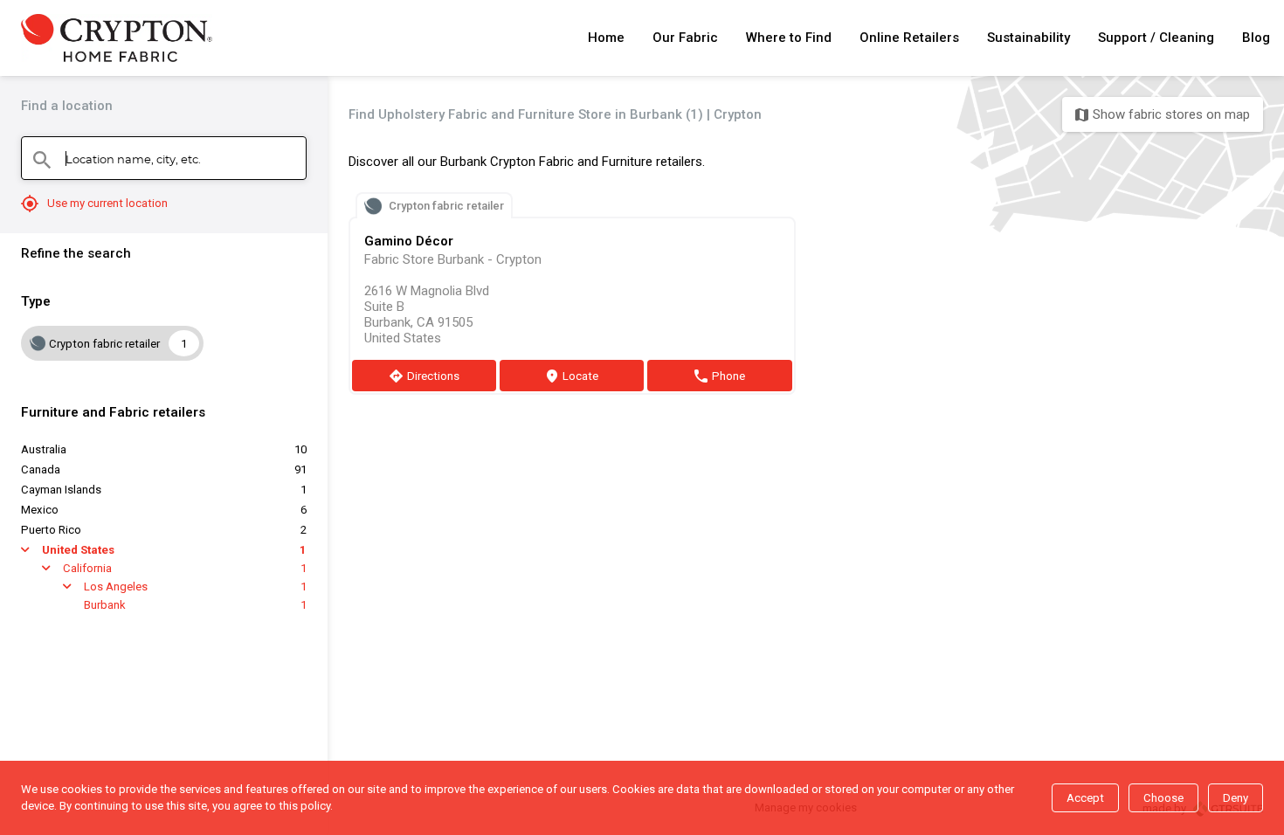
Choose (1163, 797)
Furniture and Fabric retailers (113, 412)
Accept (1085, 797)
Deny (1235, 797)
